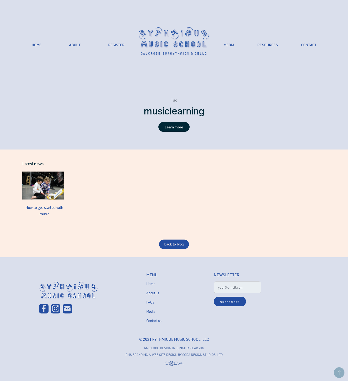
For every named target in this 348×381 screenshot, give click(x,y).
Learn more (174, 127)
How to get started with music (44, 210)
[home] (174, 41)
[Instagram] (55, 308)
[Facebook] (44, 308)
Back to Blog (174, 244)
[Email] (67, 308)
